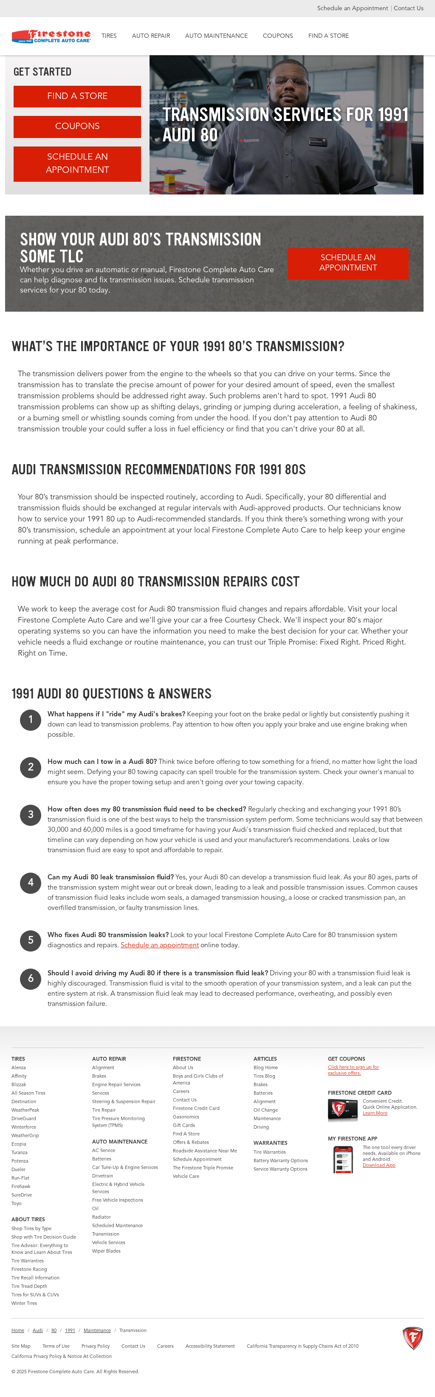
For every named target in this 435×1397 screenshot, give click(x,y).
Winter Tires (24, 1303)
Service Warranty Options (281, 1169)
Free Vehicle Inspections (117, 1200)
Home (17, 1331)
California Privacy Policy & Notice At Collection (61, 1357)
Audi (38, 1331)
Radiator (101, 1217)
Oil (95, 1209)
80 (53, 1331)
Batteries (101, 1159)
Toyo (16, 1204)
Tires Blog (264, 1076)
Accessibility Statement (210, 1346)
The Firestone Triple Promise (203, 1168)
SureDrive (21, 1195)
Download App (379, 1165)
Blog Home (266, 1068)
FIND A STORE (328, 36)
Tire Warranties (27, 1261)
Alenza (18, 1068)
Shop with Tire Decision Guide (43, 1237)
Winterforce (23, 1127)
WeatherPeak (25, 1110)
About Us (183, 1068)
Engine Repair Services (116, 1085)
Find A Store (77, 96)
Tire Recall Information (35, 1278)
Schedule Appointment (197, 1160)
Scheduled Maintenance (117, 1226)
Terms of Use (56, 1346)
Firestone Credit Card (196, 1109)
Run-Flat (20, 1178)
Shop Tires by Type (31, 1229)
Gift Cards (184, 1126)
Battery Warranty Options (281, 1161)
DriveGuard (23, 1119)
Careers (181, 1092)
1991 (70, 1331)
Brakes (99, 1076)
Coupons (77, 126)
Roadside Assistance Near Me (205, 1151)
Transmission (105, 1234)
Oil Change (266, 1110)
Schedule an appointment (160, 945)
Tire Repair (104, 1110)
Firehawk (20, 1187)
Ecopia (18, 1144)
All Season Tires (28, 1093)
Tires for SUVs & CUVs (35, 1295)
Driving (261, 1127)
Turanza (19, 1153)
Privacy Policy (96, 1346)
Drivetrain (102, 1176)
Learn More (375, 1113)
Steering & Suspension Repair (123, 1102)
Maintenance (267, 1119)
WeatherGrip (25, 1136)
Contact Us (409, 8)
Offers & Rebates (191, 1143)
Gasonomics (186, 1117)
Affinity (18, 1076)
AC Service (103, 1151)
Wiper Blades (106, 1251)
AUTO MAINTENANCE (216, 36)
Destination (23, 1102)
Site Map (21, 1346)
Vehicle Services (108, 1243)
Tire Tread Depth (29, 1286)
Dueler (18, 1170)
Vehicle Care (186, 1176)
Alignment (103, 1068)
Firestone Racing (29, 1269)
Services (100, 1093)
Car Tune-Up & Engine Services (125, 1168)
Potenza (19, 1161)
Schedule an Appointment (353, 8)
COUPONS (278, 36)
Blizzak (18, 1085)
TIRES (109, 36)
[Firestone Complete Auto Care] (51, 36)
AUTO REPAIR (151, 36)
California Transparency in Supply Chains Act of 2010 (303, 1346)
